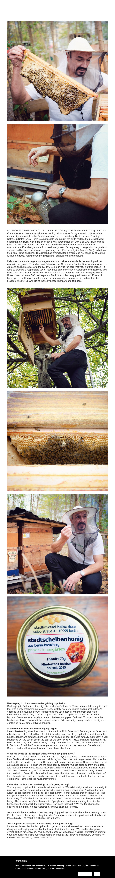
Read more (85, 874)
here (98, 834)
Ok (97, 874)
